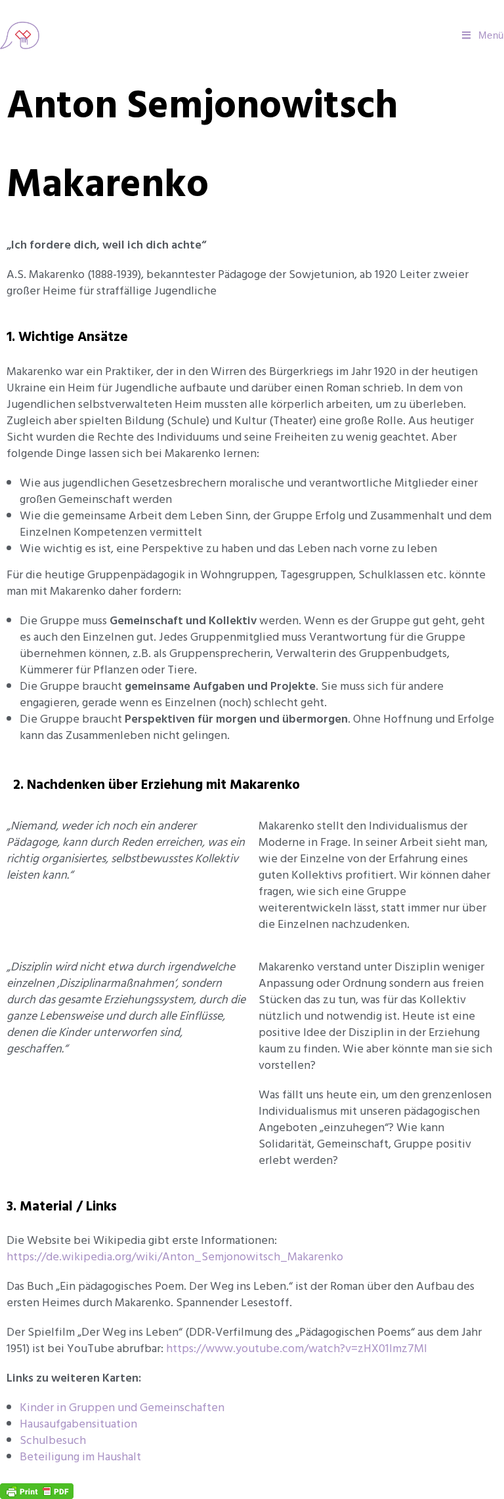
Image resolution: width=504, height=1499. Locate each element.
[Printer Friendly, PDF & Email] (37, 1489)
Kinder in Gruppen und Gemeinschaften (122, 1407)
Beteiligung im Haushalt (80, 1456)
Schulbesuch (53, 1440)
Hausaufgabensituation (78, 1423)
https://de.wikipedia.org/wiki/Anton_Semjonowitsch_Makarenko (175, 1256)
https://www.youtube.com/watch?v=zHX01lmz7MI (296, 1348)
